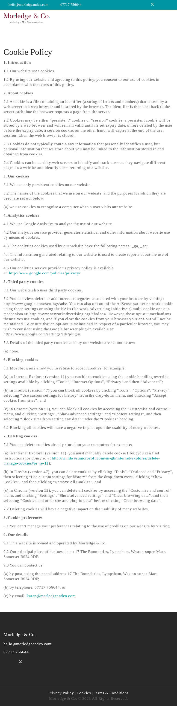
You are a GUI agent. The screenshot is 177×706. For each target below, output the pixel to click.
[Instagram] (171, 4)
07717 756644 (71, 4)
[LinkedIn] (164, 4)
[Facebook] (158, 4)
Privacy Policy (61, 693)
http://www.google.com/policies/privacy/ (44, 273)
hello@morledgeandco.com (28, 4)
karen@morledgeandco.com (51, 596)
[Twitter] (152, 4)
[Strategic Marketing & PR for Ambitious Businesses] (26, 17)
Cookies (84, 693)
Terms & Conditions (111, 693)
